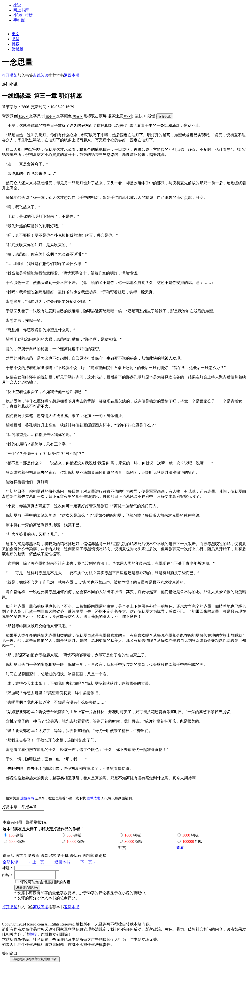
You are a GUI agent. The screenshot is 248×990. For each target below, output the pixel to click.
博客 (15, 44)
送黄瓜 (8, 855)
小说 (17, 5)
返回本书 (62, 862)
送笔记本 (48, 855)
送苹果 (21, 855)
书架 (15, 39)
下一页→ (88, 862)
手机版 (19, 20)
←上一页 (36, 862)
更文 (15, 34)
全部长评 (10, 862)
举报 (33, 934)
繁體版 (17, 49)
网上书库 (21, 10)
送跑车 (88, 855)
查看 (180, 847)
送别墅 (100, 855)
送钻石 (75, 855)
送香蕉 (33, 855)
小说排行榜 (23, 15)
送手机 (63, 855)
